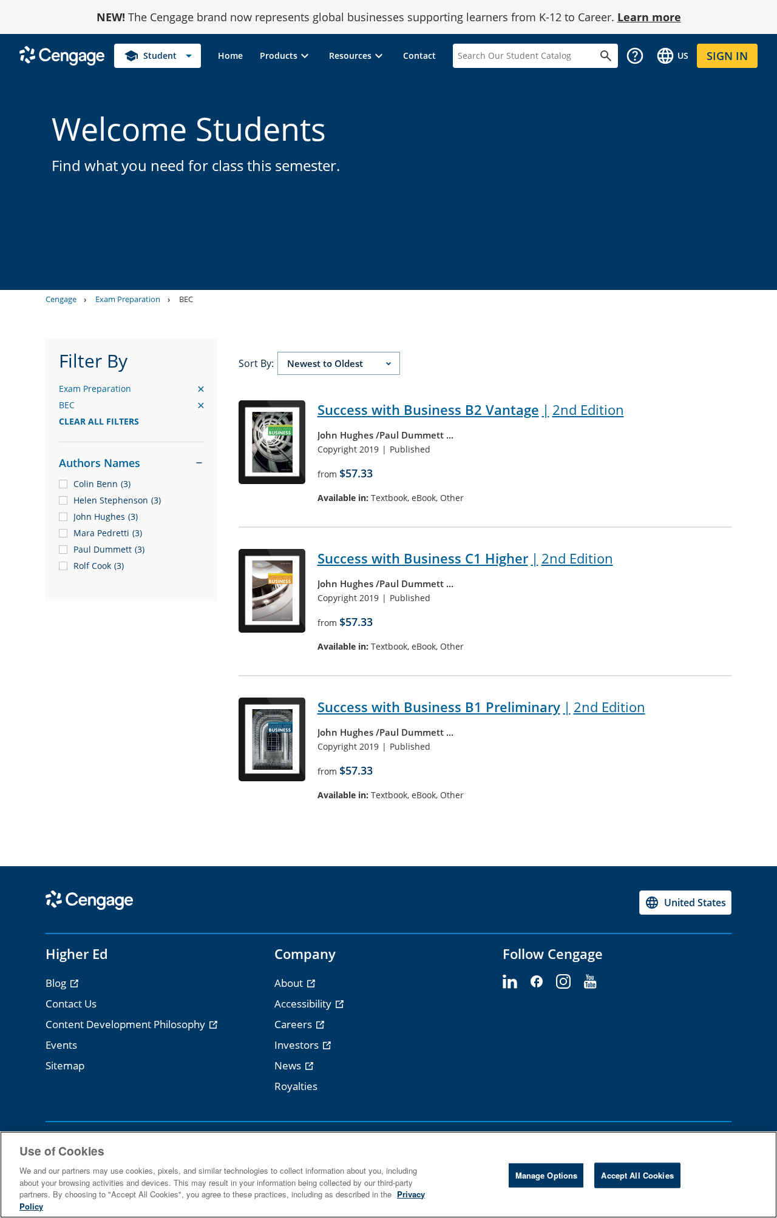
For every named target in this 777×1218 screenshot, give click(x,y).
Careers (294, 1024)
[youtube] (590, 982)
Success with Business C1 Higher (465, 558)
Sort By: (256, 363)
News (289, 1065)
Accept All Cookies (637, 1175)
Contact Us (71, 1004)
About (289, 983)
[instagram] (563, 982)
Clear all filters (99, 421)
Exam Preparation (127, 299)
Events (61, 1045)
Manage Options (546, 1175)
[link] (230, 56)
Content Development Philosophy (127, 1024)
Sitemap (65, 1065)
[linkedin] (510, 982)
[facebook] (536, 982)
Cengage (61, 299)
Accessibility (304, 1004)
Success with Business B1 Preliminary (481, 707)
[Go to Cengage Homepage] (61, 55)
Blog (57, 983)
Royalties (295, 1086)
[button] (286, 56)
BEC (186, 299)
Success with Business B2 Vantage (470, 409)
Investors (297, 1045)
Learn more (649, 17)
